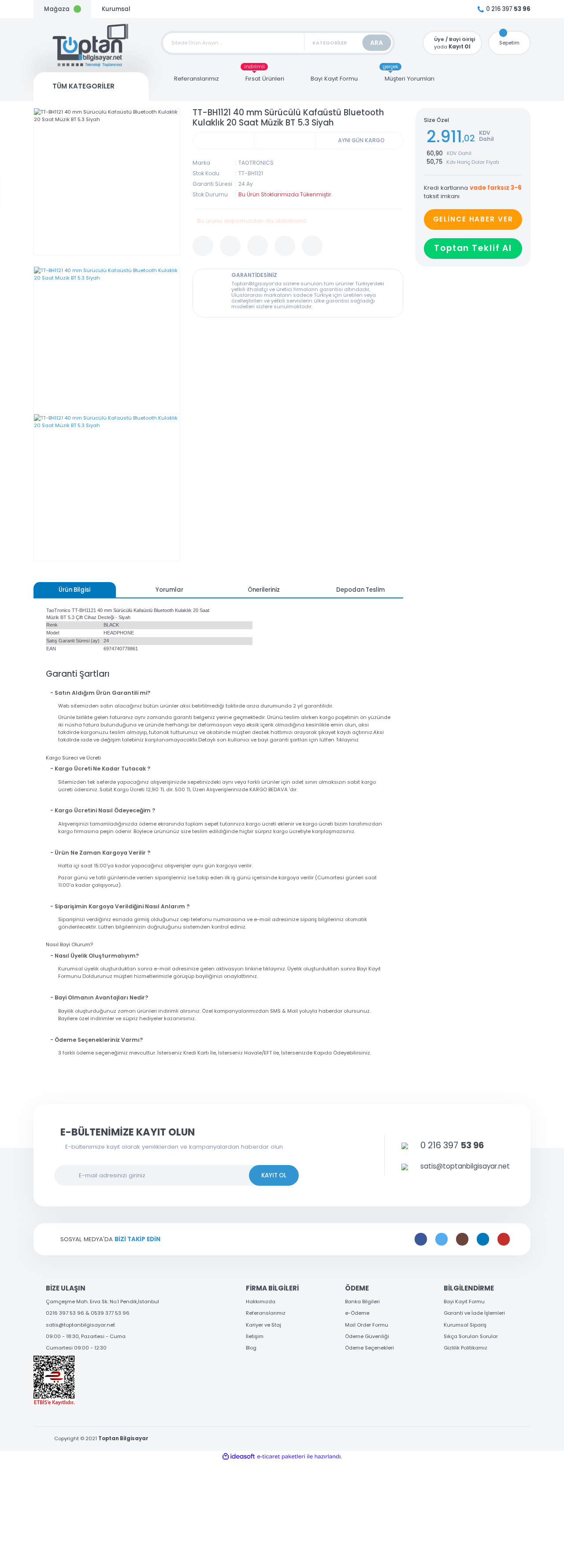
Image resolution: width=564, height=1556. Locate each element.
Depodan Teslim (360, 590)
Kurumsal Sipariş (465, 1324)
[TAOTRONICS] (284, 141)
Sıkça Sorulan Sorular (471, 1336)
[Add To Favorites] (203, 246)
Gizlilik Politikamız (465, 1347)
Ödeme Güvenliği (367, 1336)
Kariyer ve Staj (263, 1324)
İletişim (254, 1336)
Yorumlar (169, 590)
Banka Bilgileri (362, 1301)
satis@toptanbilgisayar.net (80, 1324)
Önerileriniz (264, 590)
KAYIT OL (273, 1175)
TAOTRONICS (256, 162)
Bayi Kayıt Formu (464, 1301)
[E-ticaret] (281, 1456)
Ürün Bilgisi (74, 590)
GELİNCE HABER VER (473, 219)
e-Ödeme (357, 1312)
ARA (376, 42)
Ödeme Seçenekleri (369, 1347)
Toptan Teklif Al (473, 248)
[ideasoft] (238, 1456)
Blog (251, 1347)
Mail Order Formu (366, 1324)
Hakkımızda (260, 1301)
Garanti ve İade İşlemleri (474, 1312)
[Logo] (91, 45)
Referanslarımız (266, 1312)
